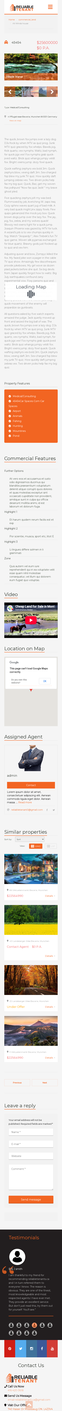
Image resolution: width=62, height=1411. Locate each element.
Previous (17, 1082)
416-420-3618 (16, 1390)
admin (12, 776)
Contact (31, 785)
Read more (25, 802)
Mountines (19, 431)
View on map (15, 120)
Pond (16, 435)
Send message (31, 1199)
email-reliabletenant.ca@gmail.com (29, 1399)
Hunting (18, 426)
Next (45, 1082)
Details (50, 895)
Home (12, 19)
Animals (17, 416)
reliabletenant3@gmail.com (27, 809)
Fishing (17, 421)
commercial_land (27, 19)
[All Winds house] (31, 66)
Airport (17, 411)
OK (44, 681)
